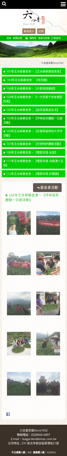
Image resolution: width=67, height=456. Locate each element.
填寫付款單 (44, 38)
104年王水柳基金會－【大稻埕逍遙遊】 (31, 88)
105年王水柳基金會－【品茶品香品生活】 (33, 110)
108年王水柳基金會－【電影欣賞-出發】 (32, 152)
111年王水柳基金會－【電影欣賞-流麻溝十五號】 (33, 163)
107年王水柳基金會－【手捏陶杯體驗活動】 (34, 144)
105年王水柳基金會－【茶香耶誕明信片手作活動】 (33, 133)
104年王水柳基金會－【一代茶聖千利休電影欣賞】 (33, 99)
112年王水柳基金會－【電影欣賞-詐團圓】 (33, 174)
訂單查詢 (56, 38)
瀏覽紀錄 (17, 38)
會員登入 (29, 31)
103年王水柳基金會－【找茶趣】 (27, 80)
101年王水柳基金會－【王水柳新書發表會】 (34, 71)
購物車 (32, 38)
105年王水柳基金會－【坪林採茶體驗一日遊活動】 (33, 120)
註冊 (41, 31)
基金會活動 (49, 187)
